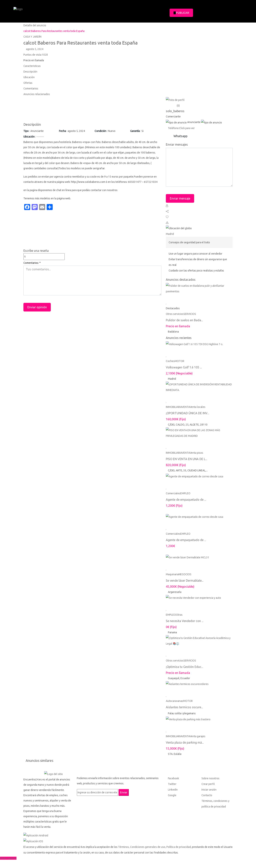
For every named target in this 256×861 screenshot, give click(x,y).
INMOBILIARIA (174, 406)
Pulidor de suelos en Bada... (184, 320)
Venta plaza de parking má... (185, 742)
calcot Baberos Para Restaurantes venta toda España (54, 31)
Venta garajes (197, 736)
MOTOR (179, 361)
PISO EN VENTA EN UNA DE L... (186, 459)
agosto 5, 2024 (34, 49)
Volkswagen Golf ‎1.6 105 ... (184, 367)
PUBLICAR (182, 12)
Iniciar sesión (208, 789)
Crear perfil (208, 783)
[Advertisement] (92, 109)
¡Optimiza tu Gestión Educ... (184, 666)
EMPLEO (185, 493)
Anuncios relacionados (36, 94)
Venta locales (197, 406)
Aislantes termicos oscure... (184, 707)
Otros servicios (174, 313)
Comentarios (30, 88)
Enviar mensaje (180, 198)
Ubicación (29, 77)
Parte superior (8, 858)
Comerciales (173, 493)
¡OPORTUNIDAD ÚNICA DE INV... (187, 413)
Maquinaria (172, 574)
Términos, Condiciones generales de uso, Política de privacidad (154, 846)
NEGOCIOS (185, 574)
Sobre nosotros (210, 778)
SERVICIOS (189, 313)
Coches (170, 361)
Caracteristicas (32, 65)
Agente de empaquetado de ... (186, 499)
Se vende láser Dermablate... (184, 580)
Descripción (30, 71)
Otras (179, 614)
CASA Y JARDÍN (32, 36)
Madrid (170, 233)
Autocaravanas (174, 700)
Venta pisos (196, 452)
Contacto (206, 795)
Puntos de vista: (35, 54)
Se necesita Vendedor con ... (184, 621)
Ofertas (27, 82)
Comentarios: (32, 262)
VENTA (186, 406)
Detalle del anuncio (34, 25)
